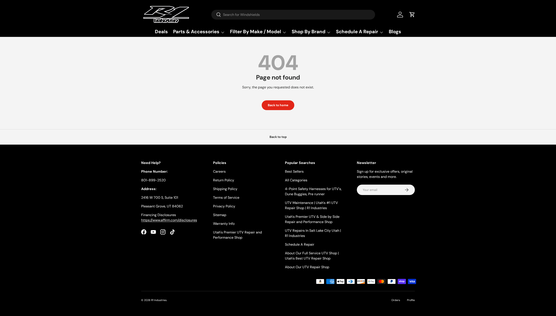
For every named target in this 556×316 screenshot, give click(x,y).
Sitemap (219, 215)
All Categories (296, 180)
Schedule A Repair (299, 244)
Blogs (395, 31)
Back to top (278, 137)
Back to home (278, 105)
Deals (161, 31)
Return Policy (223, 180)
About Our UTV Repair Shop (307, 267)
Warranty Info (224, 223)
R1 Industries (159, 300)
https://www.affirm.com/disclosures (169, 220)
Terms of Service (226, 197)
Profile (411, 300)
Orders (395, 300)
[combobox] (293, 15)
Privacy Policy (224, 206)
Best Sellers (294, 171)
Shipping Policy (225, 189)
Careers (219, 171)
